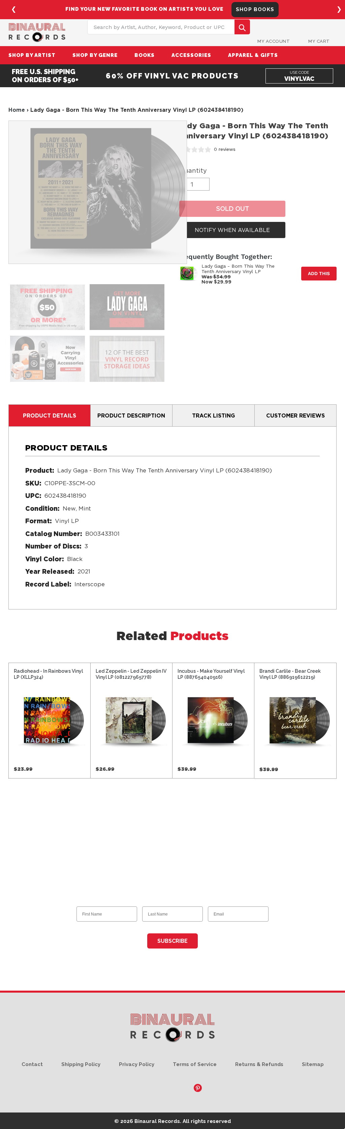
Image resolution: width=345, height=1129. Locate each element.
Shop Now (263, 9)
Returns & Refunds (259, 1064)
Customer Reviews (295, 415)
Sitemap (313, 1064)
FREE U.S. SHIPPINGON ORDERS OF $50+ (45, 76)
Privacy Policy (136, 1064)
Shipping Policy (80, 1064)
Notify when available (232, 230)
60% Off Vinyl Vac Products (172, 75)
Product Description (131, 415)
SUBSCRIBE (172, 941)
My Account (273, 41)
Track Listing (213, 415)
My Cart (319, 41)
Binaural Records (157, 1121)
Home (16, 110)
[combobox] (168, 27)
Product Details (49, 415)
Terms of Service (195, 1064)
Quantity (193, 170)
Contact (32, 1064)
